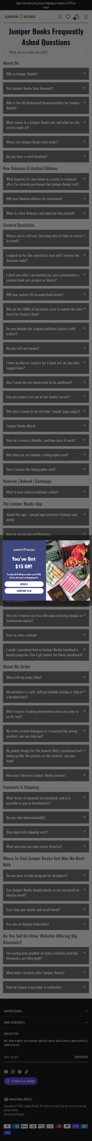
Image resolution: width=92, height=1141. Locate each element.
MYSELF (24, 584)
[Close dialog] (87, 543)
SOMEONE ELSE (24, 591)
